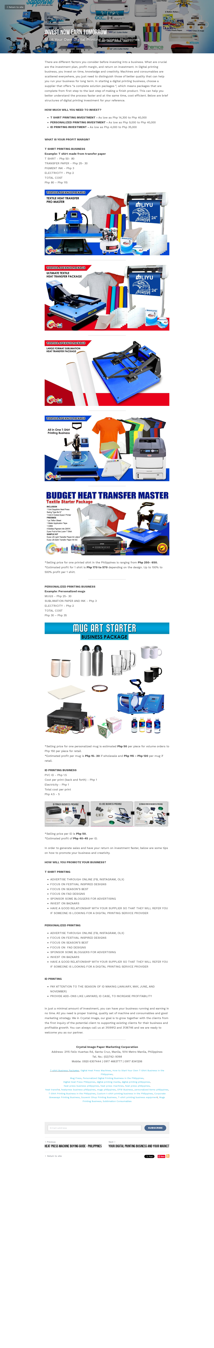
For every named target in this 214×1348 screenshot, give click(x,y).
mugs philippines (106, 1089)
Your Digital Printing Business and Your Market (139, 1146)
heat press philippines (137, 1086)
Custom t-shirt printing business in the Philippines (125, 1093)
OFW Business (125, 1089)
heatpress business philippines (78, 1089)
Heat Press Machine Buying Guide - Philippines (73, 1146)
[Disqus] (107, 1212)
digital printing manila (108, 1082)
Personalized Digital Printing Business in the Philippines (113, 1078)
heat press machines (112, 1086)
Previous (51, 1142)
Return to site (16, 7)
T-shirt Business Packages (64, 1070)
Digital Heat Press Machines (96, 1070)
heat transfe (52, 1089)
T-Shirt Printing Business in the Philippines (72, 1093)
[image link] (107, 222)
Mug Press (75, 1078)
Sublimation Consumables (117, 1101)
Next (111, 1142)
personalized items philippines (151, 1089)
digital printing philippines (136, 1082)
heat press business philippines (81, 1086)
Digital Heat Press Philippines (79, 1082)
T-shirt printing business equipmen (137, 1097)
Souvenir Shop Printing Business (99, 1097)
